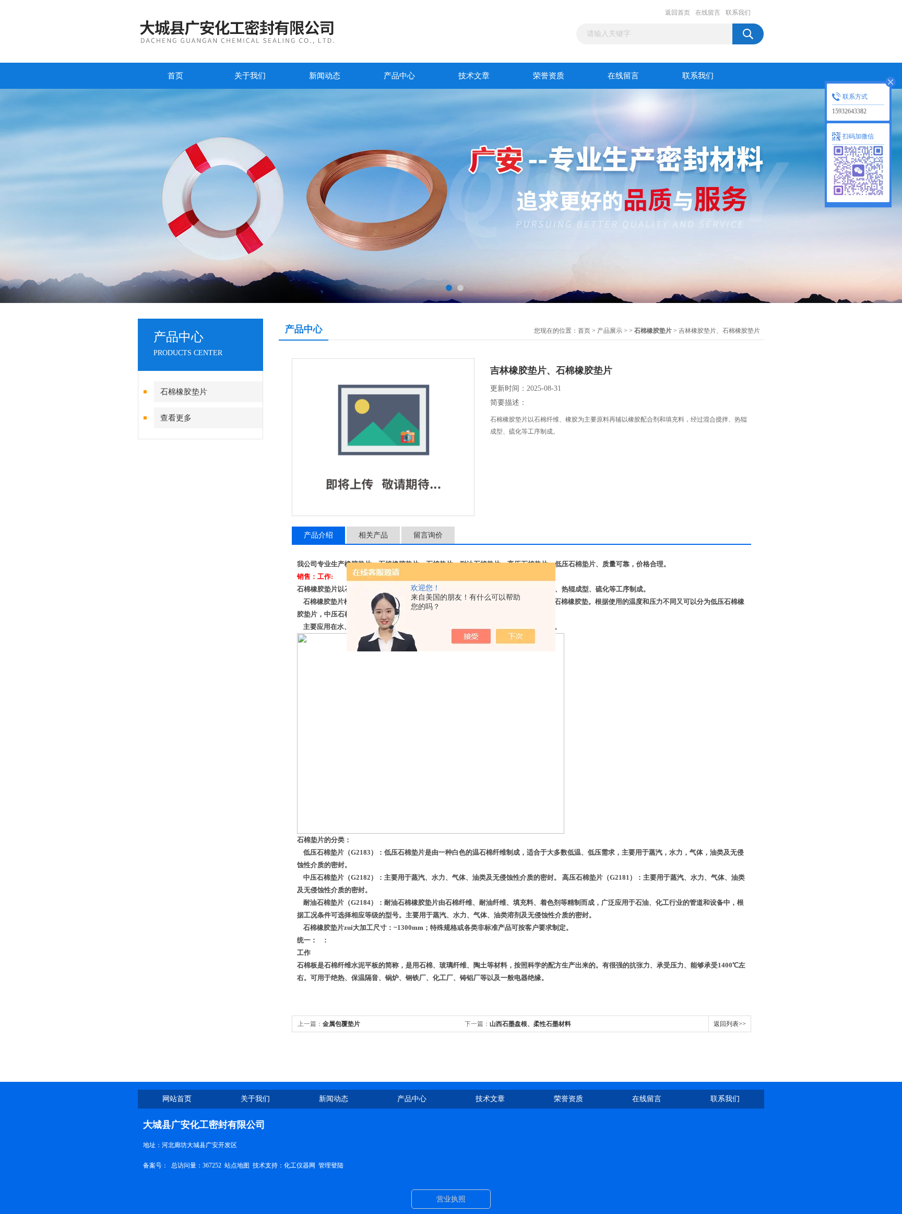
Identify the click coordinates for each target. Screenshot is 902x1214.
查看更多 (176, 418)
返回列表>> (730, 1024)
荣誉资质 (548, 76)
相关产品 (373, 535)
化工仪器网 (299, 1165)
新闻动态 (324, 76)
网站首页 (177, 1099)
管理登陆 (330, 1165)
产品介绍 (318, 535)
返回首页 (677, 12)
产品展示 (609, 330)
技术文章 (474, 76)
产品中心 (399, 76)
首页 (175, 76)
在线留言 (707, 12)
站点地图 (237, 1165)
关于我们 (250, 76)
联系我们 (738, 12)
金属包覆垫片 (341, 1024)
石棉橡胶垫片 (183, 392)
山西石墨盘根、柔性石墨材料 (530, 1024)
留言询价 (428, 535)
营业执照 (451, 1199)
